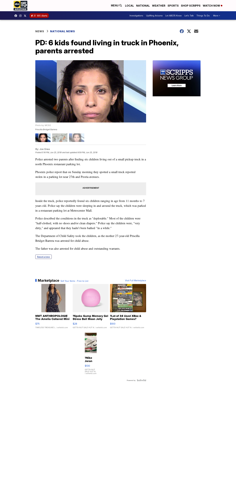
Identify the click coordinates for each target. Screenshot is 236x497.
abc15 (16, 15)
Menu (115, 5)
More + (216, 15)
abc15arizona (21, 15)
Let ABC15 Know (173, 15)
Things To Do (203, 15)
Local (129, 5)
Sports (173, 5)
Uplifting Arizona (154, 15)
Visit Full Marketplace (135, 280)
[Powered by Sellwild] (141, 380)
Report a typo (43, 257)
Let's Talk (189, 15)
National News (62, 31)
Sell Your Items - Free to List (74, 281)
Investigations (136, 15)
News (39, 31)
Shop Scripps (191, 5)
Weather (158, 5)
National (143, 5)
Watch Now (212, 5)
